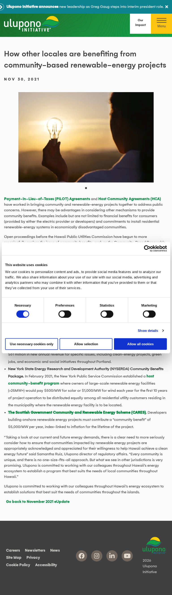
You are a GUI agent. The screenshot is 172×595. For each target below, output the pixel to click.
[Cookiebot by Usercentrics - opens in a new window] (147, 248)
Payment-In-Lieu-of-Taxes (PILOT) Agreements (47, 199)
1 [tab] (88, 190)
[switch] (64, 314)
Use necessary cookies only (31, 344)
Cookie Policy (18, 565)
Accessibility (46, 565)
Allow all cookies (140, 344)
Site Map (14, 558)
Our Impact (140, 23)
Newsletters (35, 550)
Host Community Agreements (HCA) (129, 199)
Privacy (33, 558)
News (55, 550)
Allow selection (86, 344)
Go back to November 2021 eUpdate (37, 502)
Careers (13, 550)
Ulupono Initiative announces (32, 7)
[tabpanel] (86, 137)
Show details (148, 330)
